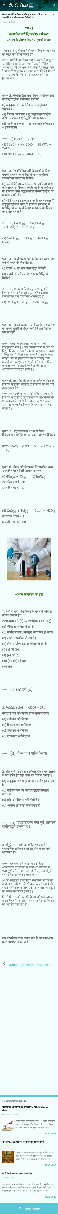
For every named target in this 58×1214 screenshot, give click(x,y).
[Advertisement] (29, 1061)
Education (13, 965)
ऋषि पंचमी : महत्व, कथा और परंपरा (17, 1173)
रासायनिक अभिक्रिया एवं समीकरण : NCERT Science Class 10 (25, 1108)
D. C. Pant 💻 (21, 5)
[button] (54, 15)
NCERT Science (43, 965)
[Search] (54, 5)
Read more (50, 1133)
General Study (27, 965)
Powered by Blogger (31, 1209)
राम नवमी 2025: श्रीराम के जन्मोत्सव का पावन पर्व (23, 1142)
